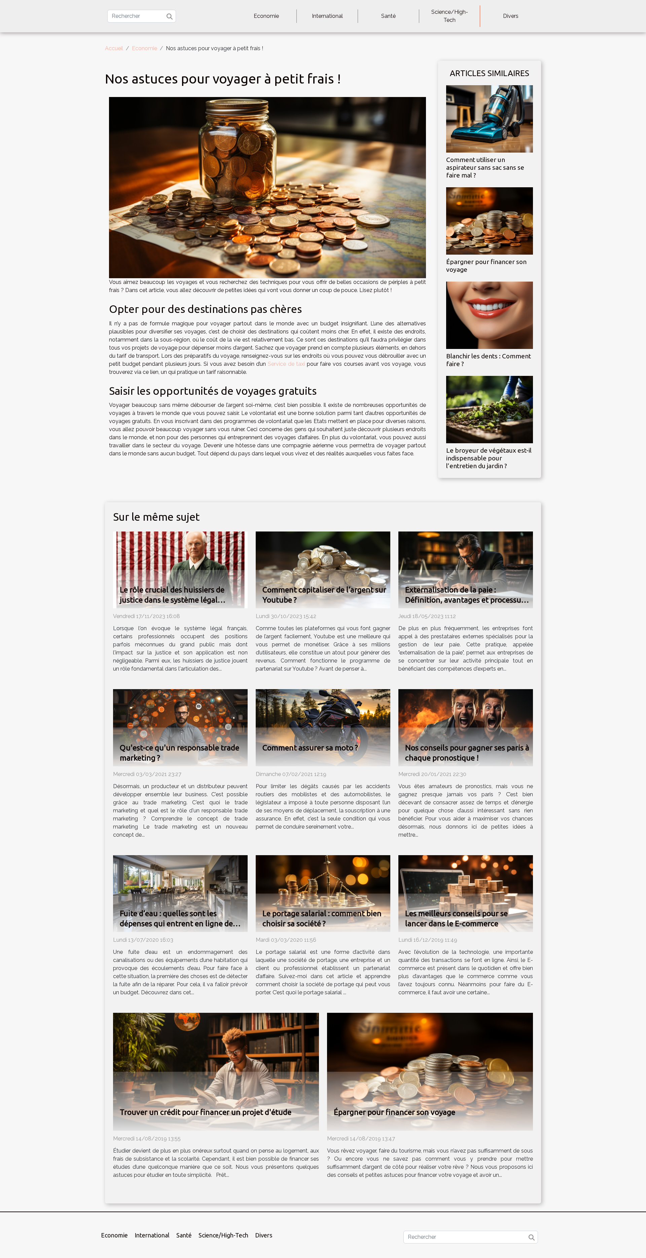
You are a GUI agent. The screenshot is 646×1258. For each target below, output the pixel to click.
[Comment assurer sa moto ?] (323, 727)
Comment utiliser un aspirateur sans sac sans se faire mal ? (485, 167)
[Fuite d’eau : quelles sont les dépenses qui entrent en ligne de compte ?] (180, 893)
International (327, 16)
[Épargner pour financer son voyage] (489, 220)
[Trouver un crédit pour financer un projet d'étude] (216, 1071)
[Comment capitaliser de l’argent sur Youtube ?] (323, 569)
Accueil (114, 48)
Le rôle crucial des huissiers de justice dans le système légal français (172, 599)
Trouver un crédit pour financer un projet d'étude (205, 1112)
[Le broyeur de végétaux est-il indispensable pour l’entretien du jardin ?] (489, 409)
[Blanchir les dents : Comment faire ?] (489, 315)
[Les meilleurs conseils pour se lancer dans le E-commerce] (465, 893)
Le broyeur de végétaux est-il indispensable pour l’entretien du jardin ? (489, 458)
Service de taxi (286, 364)
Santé (388, 16)
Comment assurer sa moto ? (310, 747)
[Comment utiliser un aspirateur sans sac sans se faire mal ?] (489, 118)
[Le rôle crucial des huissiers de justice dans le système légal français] (180, 569)
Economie (266, 16)
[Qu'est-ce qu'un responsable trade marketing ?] (180, 727)
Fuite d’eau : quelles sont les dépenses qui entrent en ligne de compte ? (176, 923)
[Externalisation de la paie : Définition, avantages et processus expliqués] (465, 569)
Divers (510, 16)
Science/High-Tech (449, 16)
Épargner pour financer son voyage (394, 1112)
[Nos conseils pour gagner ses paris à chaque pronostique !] (465, 727)
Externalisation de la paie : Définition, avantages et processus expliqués (465, 599)
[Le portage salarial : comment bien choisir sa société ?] (323, 893)
